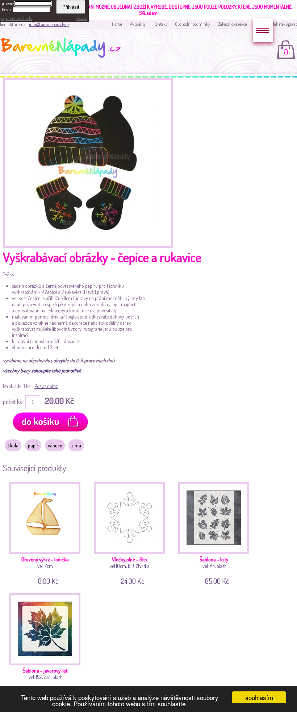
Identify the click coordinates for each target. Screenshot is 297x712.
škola (13, 445)
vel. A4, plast (214, 569)
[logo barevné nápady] (62, 49)
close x (81, 18)
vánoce (55, 445)
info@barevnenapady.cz (49, 24)
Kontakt (160, 24)
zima (76, 445)
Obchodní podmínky (192, 24)
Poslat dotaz (46, 386)
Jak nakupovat (284, 24)
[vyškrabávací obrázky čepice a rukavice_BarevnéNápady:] (88, 246)
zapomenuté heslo (16, 18)
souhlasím (259, 697)
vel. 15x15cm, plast (45, 681)
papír (33, 445)
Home (117, 24)
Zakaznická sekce (232, 24)
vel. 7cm (45, 569)
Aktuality (138, 24)
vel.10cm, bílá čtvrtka (130, 569)
